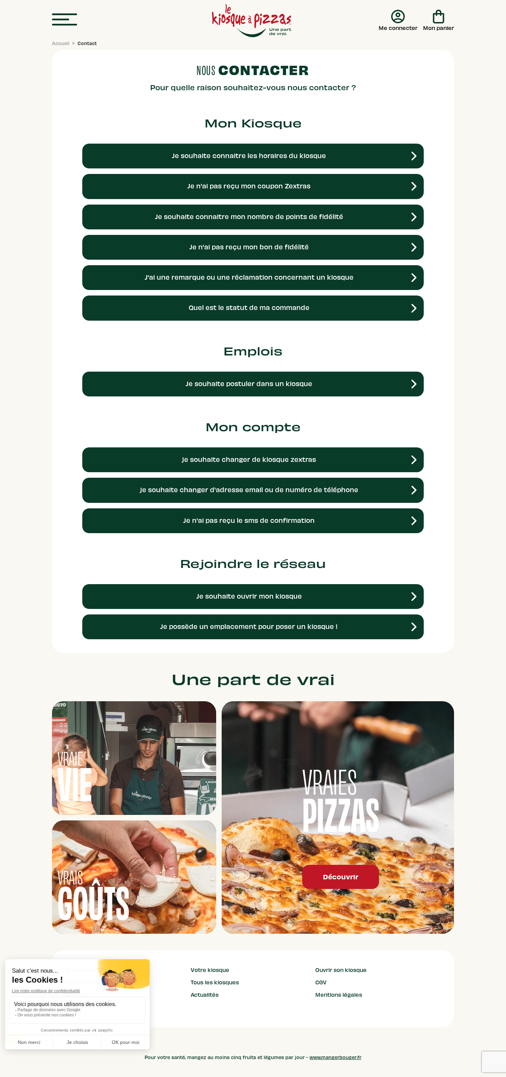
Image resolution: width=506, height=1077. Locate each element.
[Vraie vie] (134, 758)
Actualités (205, 995)
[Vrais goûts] (134, 877)
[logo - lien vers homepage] (251, 20)
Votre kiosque (210, 970)
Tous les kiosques (215, 982)
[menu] (64, 19)
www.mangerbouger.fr (335, 1057)
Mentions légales (338, 995)
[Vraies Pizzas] (338, 817)
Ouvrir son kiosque (341, 970)
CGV (321, 982)
